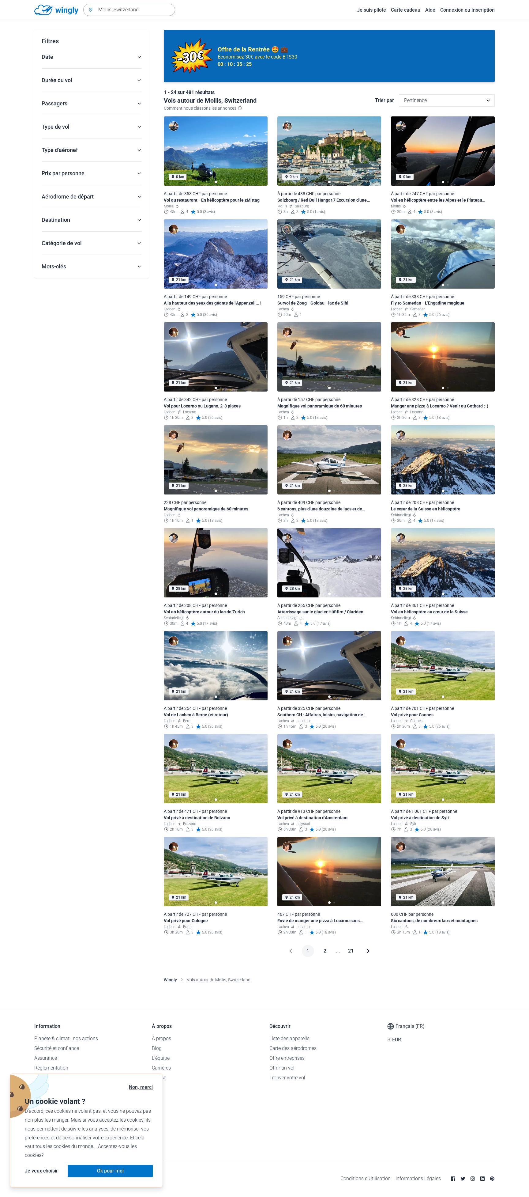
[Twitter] (462, 1178)
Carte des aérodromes (293, 1048)
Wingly (170, 979)
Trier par (384, 100)
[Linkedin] (482, 1178)
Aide (430, 10)
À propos (161, 1038)
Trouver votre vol (287, 1078)
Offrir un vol (282, 1068)
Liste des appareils (289, 1038)
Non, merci (141, 1087)
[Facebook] (453, 1178)
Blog (157, 1048)
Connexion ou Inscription (467, 10)
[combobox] (129, 10)
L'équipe (161, 1058)
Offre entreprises (287, 1058)
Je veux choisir (41, 1171)
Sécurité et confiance (56, 1048)
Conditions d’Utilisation (365, 1178)
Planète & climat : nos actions (66, 1038)
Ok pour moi (110, 1171)
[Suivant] (368, 951)
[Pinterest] (492, 1178)
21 (351, 951)
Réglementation (51, 1068)
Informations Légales (418, 1178)
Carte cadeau (405, 10)
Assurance (45, 1058)
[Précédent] (291, 951)
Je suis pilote (371, 10)
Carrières (161, 1068)
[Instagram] (472, 1178)
